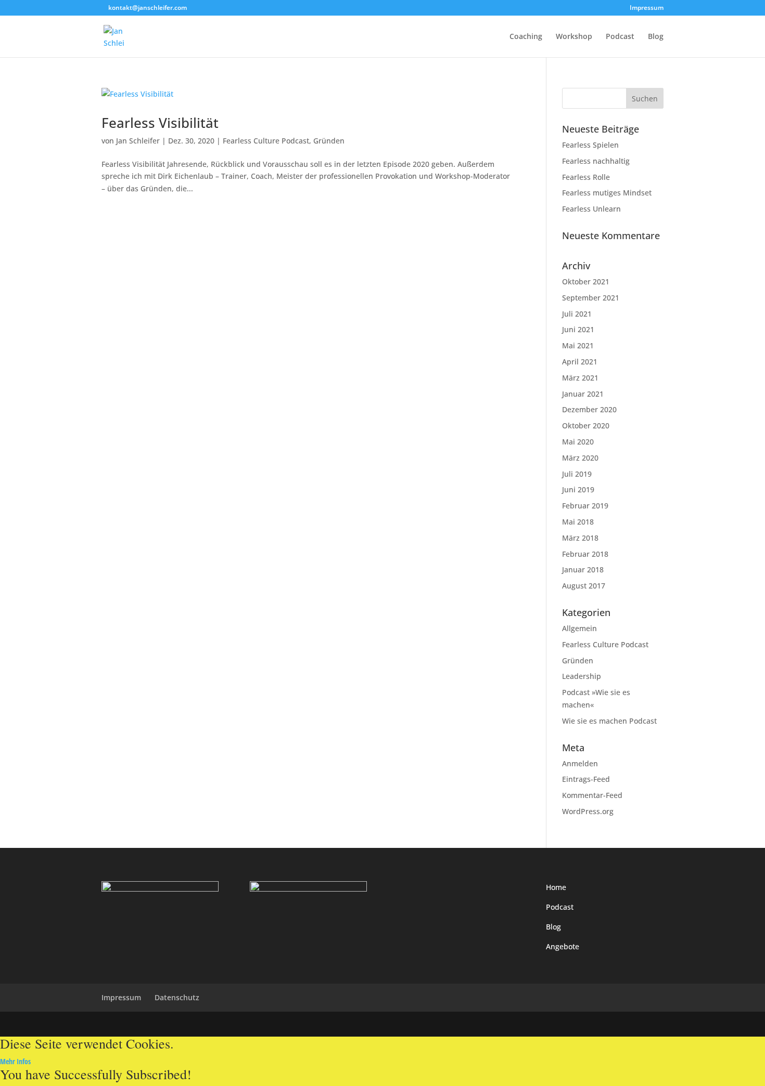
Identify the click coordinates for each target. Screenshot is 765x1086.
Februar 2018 (585, 554)
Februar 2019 (585, 506)
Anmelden (580, 763)
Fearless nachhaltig (596, 161)
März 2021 (580, 378)
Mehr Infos (15, 1061)
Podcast (620, 37)
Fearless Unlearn (591, 209)
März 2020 (580, 458)
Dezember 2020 (589, 409)
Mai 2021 (578, 345)
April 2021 (579, 362)
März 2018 (580, 538)
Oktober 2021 (585, 281)
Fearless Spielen (590, 145)
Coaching (525, 37)
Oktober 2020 (585, 425)
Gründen (329, 141)
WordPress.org (588, 811)
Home (556, 887)
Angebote (562, 946)
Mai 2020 (578, 442)
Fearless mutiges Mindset (607, 193)
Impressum (647, 8)
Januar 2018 (583, 569)
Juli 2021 (577, 314)
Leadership (581, 676)
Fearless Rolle (586, 177)
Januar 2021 (583, 394)
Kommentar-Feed (592, 795)
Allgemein (579, 628)
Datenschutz (177, 997)
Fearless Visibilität (160, 122)
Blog (656, 37)
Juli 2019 (577, 474)
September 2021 (590, 298)
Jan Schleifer (138, 141)
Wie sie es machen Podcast (609, 721)
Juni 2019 (578, 489)
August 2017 (583, 586)
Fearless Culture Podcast (266, 141)
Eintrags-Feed (586, 779)
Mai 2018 (578, 522)
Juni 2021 (578, 329)
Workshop (574, 37)
